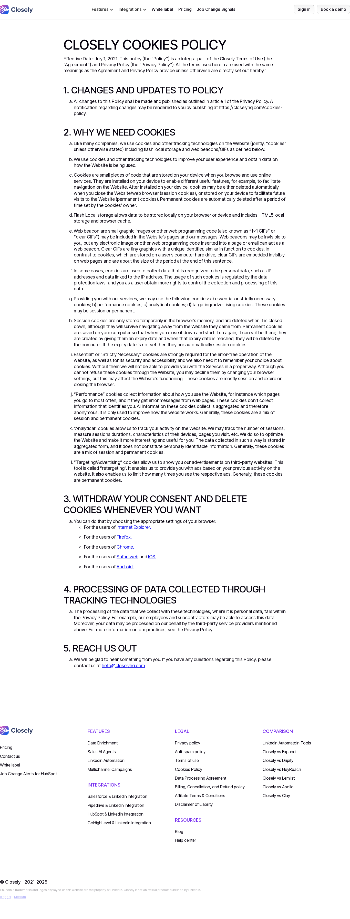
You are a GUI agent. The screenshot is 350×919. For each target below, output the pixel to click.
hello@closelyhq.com (123, 665)
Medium (20, 897)
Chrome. (125, 547)
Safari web (127, 556)
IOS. (152, 556)
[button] (102, 9)
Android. (125, 566)
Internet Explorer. (134, 527)
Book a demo (333, 9)
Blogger (5, 897)
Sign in (304, 9)
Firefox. (124, 537)
